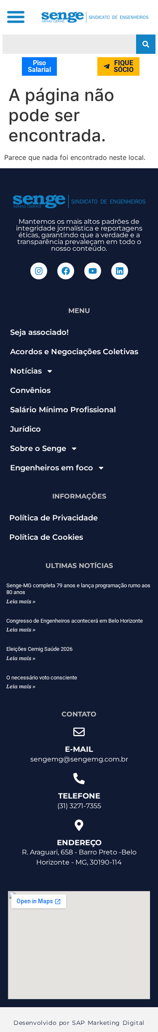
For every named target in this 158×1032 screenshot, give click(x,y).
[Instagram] (38, 271)
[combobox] (69, 44)
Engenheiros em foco (51, 467)
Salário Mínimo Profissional (63, 409)
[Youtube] (92, 271)
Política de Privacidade (53, 518)
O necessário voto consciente (41, 677)
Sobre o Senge (38, 448)
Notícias (26, 371)
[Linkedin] (119, 271)
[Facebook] (65, 271)
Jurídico (25, 429)
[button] (16, 17)
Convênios (30, 390)
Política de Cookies (46, 537)
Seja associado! (39, 332)
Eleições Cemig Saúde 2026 (39, 649)
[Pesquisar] (145, 44)
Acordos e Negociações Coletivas (74, 351)
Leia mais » (20, 602)
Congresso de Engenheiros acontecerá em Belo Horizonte (74, 621)
